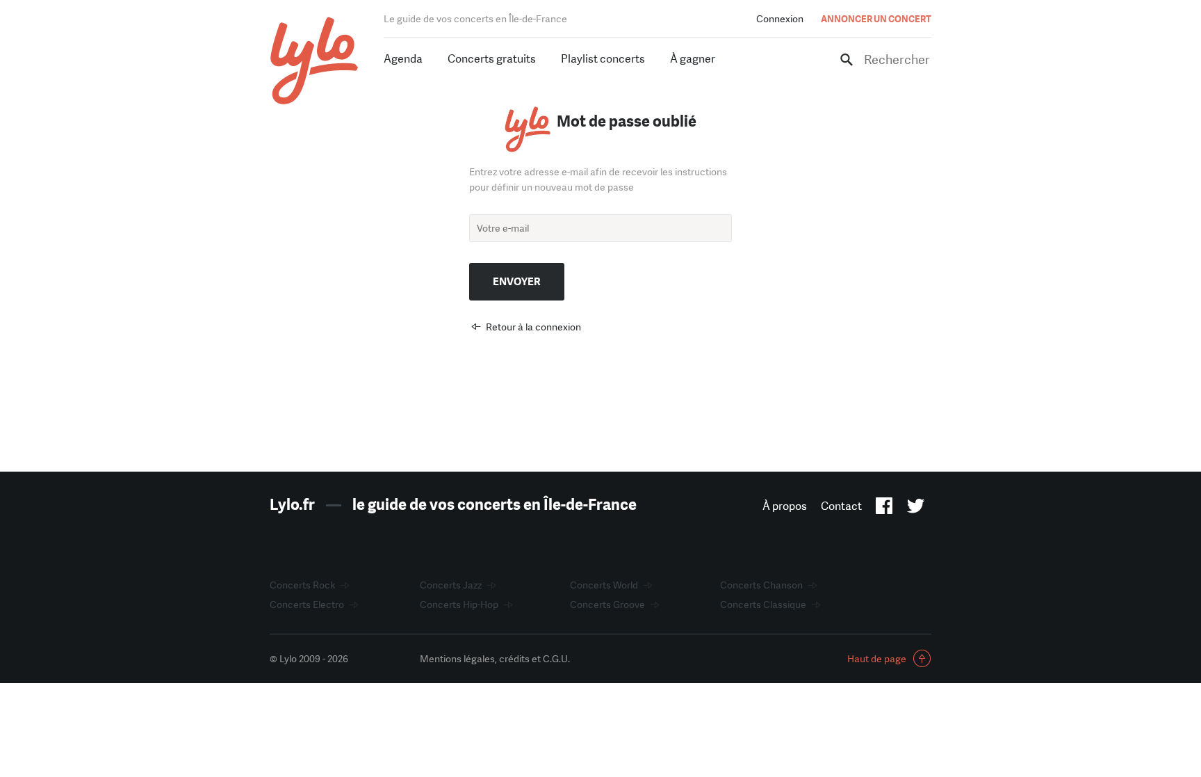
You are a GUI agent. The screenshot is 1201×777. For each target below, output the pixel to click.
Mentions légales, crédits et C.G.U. (495, 658)
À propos (784, 506)
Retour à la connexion (533, 327)
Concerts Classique (763, 604)
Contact (841, 506)
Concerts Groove (607, 604)
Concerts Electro (307, 604)
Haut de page (876, 658)
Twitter (915, 508)
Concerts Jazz (451, 585)
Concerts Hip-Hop (459, 604)
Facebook (884, 508)
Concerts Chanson (761, 585)
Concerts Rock (302, 585)
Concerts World (604, 585)
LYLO (314, 60)
